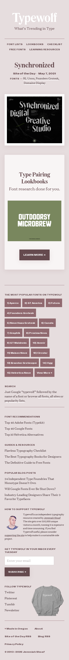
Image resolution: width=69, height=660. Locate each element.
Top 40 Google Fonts (18, 428)
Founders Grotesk (47, 78)
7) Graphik (13, 333)
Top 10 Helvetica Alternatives (24, 434)
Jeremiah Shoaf (52, 517)
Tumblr (10, 604)
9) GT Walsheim (17, 343)
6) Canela (47, 323)
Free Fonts (17, 49)
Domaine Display (34, 83)
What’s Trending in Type (34, 28)
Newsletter (12, 610)
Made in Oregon (16, 629)
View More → (44, 373)
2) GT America (33, 303)
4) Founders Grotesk (20, 313)
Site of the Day (18, 636)
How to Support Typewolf (25, 509)
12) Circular (40, 353)
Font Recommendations (22, 417)
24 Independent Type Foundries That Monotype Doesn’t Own (29, 480)
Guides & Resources (20, 445)
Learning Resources (44, 49)
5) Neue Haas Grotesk (21, 323)
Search (10, 386)
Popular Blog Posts (20, 473)
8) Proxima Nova (36, 333)
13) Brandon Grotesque (22, 363)
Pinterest (11, 598)
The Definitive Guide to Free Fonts (27, 462)
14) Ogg (48, 363)
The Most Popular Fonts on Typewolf (33, 295)
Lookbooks (35, 44)
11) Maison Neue (17, 353)
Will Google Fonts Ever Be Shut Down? (30, 488)
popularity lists (15, 400)
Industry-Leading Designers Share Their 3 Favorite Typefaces (32, 496)
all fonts (43, 396)
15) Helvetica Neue (19, 373)
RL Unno (28, 78)
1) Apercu (13, 303)
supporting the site (14, 535)
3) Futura (54, 303)
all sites (55, 396)
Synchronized (34, 65)
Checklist (54, 44)
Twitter (10, 592)
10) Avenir (39, 343)
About (38, 629)
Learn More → (34, 255)
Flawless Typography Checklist (25, 450)
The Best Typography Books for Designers (33, 456)
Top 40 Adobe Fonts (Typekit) (24, 422)
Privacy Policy (14, 644)
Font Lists (15, 44)
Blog (44, 636)
